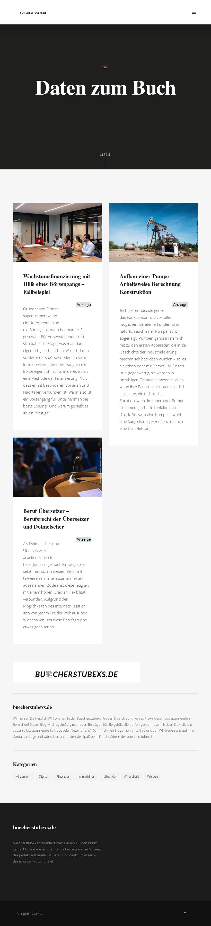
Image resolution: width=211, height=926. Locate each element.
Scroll (105, 155)
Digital (43, 776)
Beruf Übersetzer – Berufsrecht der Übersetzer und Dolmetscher (56, 518)
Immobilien (86, 776)
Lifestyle (109, 776)
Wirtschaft (131, 776)
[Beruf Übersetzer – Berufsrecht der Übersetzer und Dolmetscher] (57, 466)
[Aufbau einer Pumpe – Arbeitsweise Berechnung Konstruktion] (153, 231)
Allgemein (23, 776)
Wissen (152, 776)
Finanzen (63, 776)
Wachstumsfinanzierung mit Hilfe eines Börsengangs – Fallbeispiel (56, 284)
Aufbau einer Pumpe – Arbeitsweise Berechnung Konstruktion (150, 284)
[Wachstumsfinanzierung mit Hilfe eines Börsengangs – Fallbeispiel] (57, 231)
